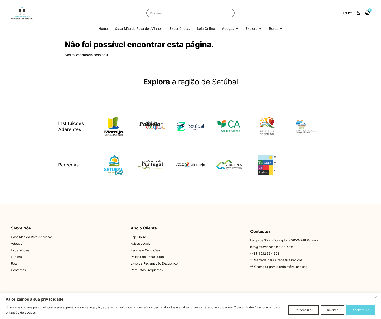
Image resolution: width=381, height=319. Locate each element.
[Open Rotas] (281, 28)
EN (345, 13)
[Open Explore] (260, 28)
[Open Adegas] (237, 28)
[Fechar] (376, 296)
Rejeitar (332, 310)
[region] (190, 306)
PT (350, 13)
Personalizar (303, 310)
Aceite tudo (360, 310)
